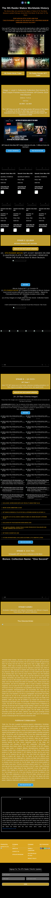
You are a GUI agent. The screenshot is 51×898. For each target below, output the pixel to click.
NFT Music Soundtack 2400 (11, 533)
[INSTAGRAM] (25, 2)
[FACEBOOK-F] (22, 2)
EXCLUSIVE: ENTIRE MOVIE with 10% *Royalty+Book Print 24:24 (21, 503)
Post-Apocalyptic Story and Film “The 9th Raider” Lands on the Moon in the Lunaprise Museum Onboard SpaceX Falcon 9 (25, 20)
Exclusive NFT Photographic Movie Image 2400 (17, 522)
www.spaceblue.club (9, 828)
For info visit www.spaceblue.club (25, 836)
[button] (25, 503)
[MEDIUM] (28, 2)
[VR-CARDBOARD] (47, 848)
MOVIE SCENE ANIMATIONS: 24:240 (12, 507)
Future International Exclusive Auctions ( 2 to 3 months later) (23, 537)
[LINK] (49, 848)
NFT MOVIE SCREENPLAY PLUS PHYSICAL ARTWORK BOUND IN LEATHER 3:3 (24, 512)
